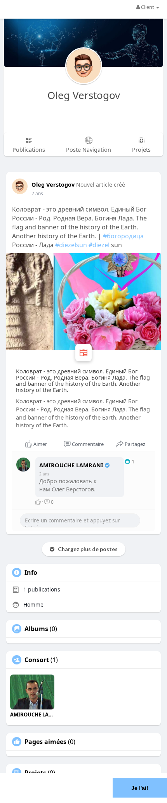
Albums (36, 629)
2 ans (37, 193)
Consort (36, 660)
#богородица (123, 236)
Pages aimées (45, 742)
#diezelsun (71, 245)
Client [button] (147, 6)
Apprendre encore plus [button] (67, 797)
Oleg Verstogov (83, 95)
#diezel (99, 245)
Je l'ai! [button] (139, 788)
